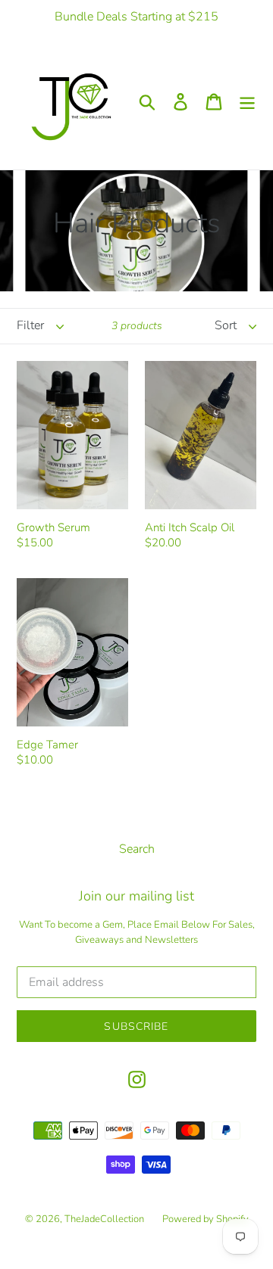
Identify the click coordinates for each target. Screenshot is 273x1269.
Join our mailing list (136, 896)
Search (137, 849)
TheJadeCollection (104, 1219)
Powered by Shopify (205, 1219)
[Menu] (247, 102)
